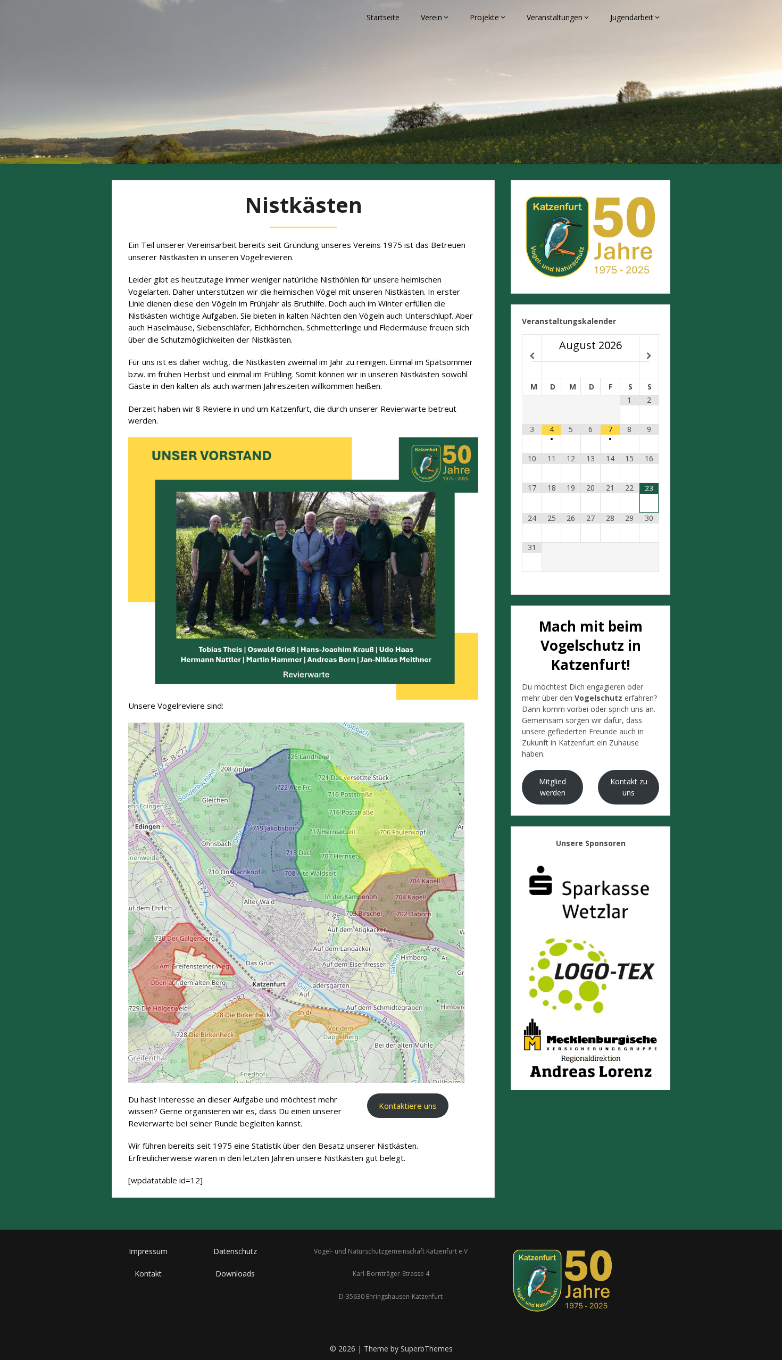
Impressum (148, 1251)
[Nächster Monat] (649, 356)
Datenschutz (235, 1251)
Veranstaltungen (555, 17)
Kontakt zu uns (628, 787)
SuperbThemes (427, 1349)
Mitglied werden (552, 787)
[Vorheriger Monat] (532, 356)
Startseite (383, 17)
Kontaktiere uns (408, 1105)
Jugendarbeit (631, 17)
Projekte (484, 17)
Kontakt (148, 1273)
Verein (431, 17)
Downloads (235, 1273)
